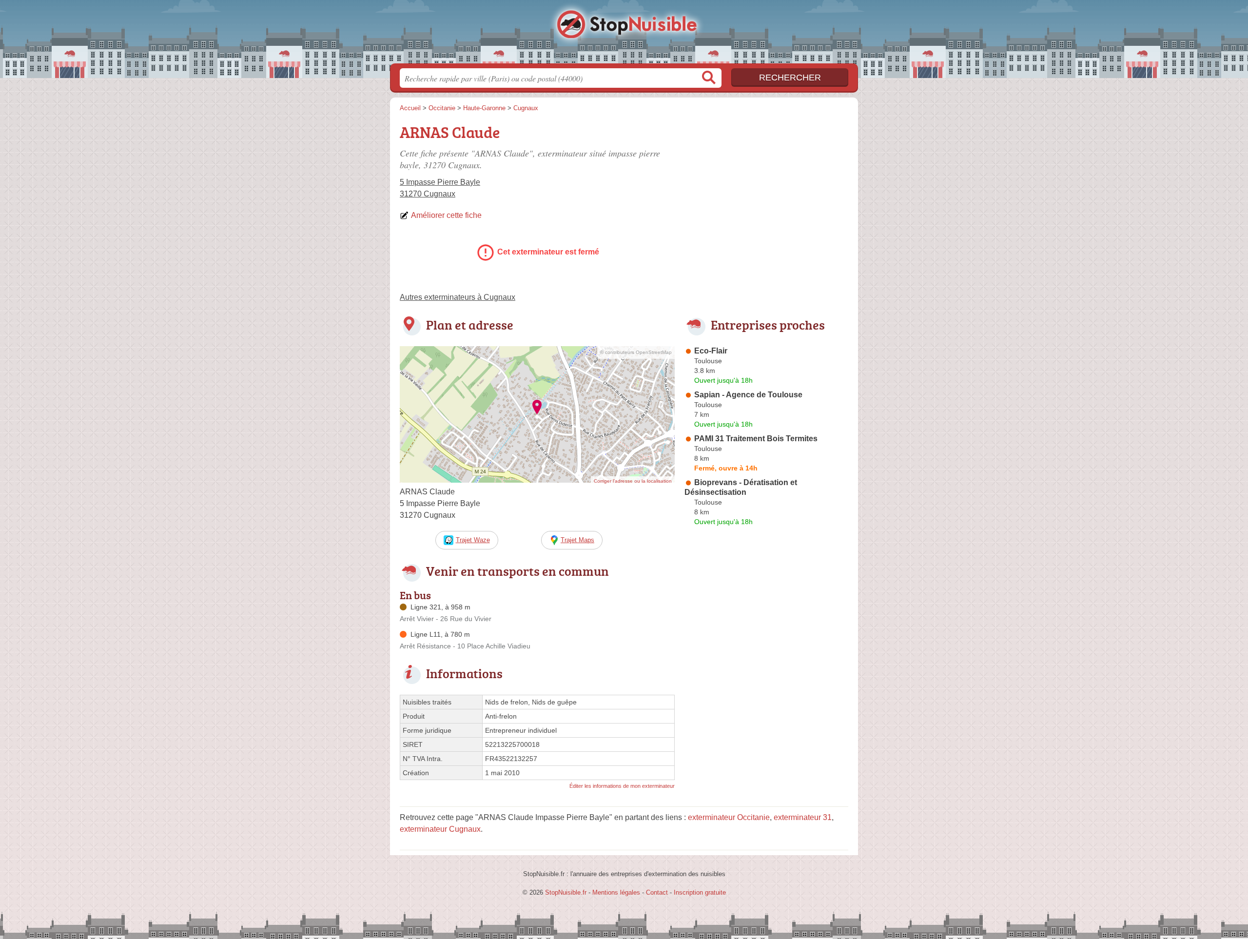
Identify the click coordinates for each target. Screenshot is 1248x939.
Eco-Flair (710, 351)
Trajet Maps (577, 540)
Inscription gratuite (700, 892)
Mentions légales (616, 892)
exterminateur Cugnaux (440, 829)
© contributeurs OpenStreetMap (636, 352)
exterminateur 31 (803, 817)
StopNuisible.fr (624, 34)
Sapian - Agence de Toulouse (748, 395)
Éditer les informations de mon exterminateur (622, 786)
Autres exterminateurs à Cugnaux (457, 297)
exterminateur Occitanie (729, 817)
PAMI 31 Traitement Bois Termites (756, 438)
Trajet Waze (473, 540)
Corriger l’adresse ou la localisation (633, 481)
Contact (657, 892)
